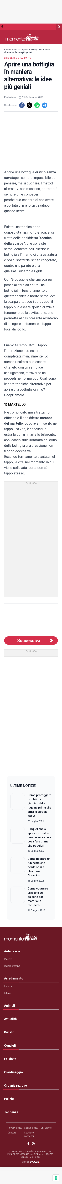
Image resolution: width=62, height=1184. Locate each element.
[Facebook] (2, 26)
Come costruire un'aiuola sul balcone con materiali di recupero (38, 897)
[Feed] (33, 1143)
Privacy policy (15, 1127)
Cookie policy (31, 1127)
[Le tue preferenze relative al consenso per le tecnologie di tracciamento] (56, 1178)
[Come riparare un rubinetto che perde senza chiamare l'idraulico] (17, 869)
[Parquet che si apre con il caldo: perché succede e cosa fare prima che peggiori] (17, 840)
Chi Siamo (46, 1127)
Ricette (8, 959)
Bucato (9, 1032)
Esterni (8, 986)
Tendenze (11, 1112)
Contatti (12, 1132)
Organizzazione (15, 1085)
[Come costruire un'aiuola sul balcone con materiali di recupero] (17, 899)
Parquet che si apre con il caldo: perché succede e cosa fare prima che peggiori (39, 837)
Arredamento (13, 978)
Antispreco (12, 951)
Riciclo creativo (12, 966)
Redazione (10, 97)
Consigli (10, 1045)
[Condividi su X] (29, 105)
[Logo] (22, 37)
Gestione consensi (29, 1134)
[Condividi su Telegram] (44, 105)
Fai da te (16, 49)
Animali (9, 1005)
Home (7, 49)
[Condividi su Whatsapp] (37, 105)
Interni (7, 993)
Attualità (10, 1019)
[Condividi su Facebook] (22, 105)
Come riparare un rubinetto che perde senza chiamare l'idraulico (39, 867)
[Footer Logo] (31, 937)
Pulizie (9, 1099)
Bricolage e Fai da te (17, 58)
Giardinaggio (13, 1072)
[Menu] (54, 37)
